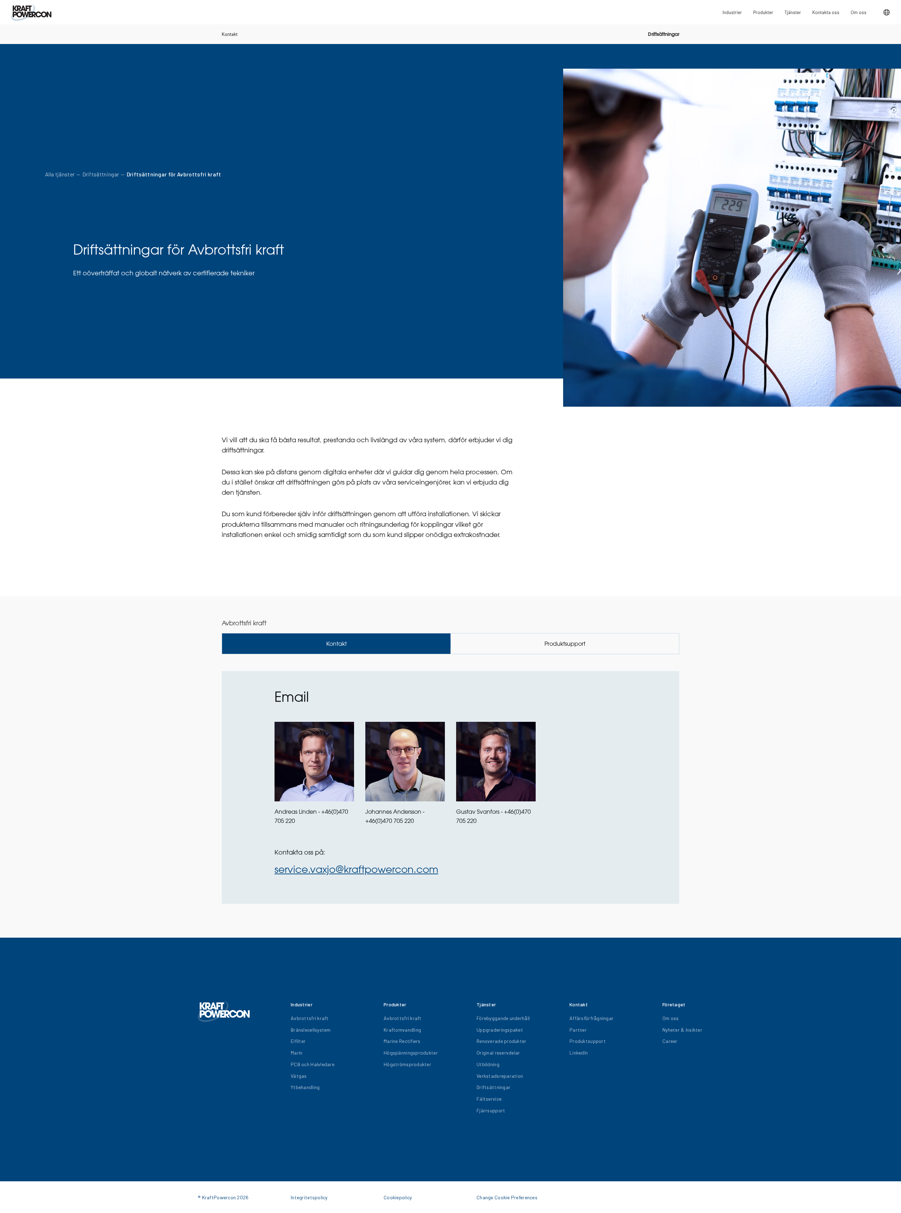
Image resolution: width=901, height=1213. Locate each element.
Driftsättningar (663, 34)
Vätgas (299, 1076)
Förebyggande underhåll (503, 1018)
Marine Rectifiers (402, 1041)
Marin (296, 1053)
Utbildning (488, 1064)
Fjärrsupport (491, 1110)
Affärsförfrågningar (591, 1018)
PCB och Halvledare (312, 1064)
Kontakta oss (825, 12)
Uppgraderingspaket (500, 1030)
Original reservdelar (498, 1053)
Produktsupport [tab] (564, 643)
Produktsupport (587, 1041)
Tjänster (793, 12)
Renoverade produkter (502, 1041)
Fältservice (489, 1099)
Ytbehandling (305, 1087)
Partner (578, 1030)
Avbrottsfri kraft (310, 1018)
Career (670, 1041)
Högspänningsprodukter (411, 1053)
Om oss (859, 12)
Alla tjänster (60, 174)
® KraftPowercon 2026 (223, 1197)
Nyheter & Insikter (682, 1030)
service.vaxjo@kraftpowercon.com (356, 869)
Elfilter (298, 1041)
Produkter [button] (763, 12)
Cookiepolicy (398, 1197)
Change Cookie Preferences (507, 1197)
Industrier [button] (732, 12)
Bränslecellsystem (311, 1030)
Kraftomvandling (402, 1030)
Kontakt (230, 34)
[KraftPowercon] (31, 12)
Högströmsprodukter (407, 1064)
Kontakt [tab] (336, 643)
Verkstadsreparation (500, 1076)
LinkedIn (578, 1053)
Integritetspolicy (309, 1197)
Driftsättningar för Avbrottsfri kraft (174, 174)
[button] (886, 12)
